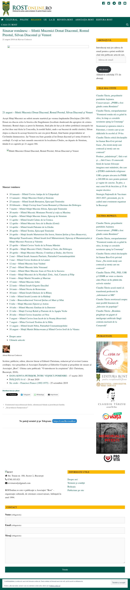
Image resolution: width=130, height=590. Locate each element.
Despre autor (15, 336)
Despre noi (73, 479)
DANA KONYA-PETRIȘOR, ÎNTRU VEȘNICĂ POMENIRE (38, 375)
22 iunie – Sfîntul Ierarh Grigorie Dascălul (29, 285)
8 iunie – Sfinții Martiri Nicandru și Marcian (29, 278)
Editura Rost (104, 19)
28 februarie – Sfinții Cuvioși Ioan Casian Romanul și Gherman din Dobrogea (45, 205)
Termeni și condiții (76, 482)
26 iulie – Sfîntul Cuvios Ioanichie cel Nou (29, 314)
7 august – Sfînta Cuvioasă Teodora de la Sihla (31, 321)
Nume (13, 514)
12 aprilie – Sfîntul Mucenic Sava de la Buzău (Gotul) (34, 223)
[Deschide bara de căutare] (127, 24)
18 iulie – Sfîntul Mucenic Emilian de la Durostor (32, 307)
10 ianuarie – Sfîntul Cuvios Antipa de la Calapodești (34, 194)
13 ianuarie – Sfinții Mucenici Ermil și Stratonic (31, 197)
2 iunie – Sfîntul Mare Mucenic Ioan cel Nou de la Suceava (36, 270)
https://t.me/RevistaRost (65, 421)
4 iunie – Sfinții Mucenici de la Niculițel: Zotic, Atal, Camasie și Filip (41, 274)
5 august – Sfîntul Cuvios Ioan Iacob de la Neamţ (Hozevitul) (37, 318)
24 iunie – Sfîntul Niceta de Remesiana (27, 289)
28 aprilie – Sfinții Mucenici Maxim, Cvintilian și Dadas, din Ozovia (41, 252)
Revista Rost (65, 19)
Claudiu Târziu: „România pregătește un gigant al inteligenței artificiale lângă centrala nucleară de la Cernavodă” (108, 318)
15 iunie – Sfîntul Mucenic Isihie (24, 281)
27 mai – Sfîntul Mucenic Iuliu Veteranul (28, 267)
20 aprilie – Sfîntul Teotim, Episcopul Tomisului (31, 230)
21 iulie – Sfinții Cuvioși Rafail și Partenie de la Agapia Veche (38, 310)
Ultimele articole (17, 339)
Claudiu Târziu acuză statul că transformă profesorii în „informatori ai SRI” (110, 291)
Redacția (72, 486)
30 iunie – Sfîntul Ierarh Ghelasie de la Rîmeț (30, 292)
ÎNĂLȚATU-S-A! (17, 379)
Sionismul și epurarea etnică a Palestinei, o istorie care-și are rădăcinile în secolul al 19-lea (110, 129)
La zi (52, 19)
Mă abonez (103, 69)
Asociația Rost (84, 19)
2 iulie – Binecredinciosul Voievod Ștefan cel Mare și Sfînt (36, 300)
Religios (36, 19)
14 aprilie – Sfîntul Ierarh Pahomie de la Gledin (31, 226)
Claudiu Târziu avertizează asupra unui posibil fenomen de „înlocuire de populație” (111, 303)
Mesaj (13, 535)
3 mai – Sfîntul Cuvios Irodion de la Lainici (29, 259)
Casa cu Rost (9, 24)
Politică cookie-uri (54, 586)
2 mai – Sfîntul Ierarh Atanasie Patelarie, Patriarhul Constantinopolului (42, 256)
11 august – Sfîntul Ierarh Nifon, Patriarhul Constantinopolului (38, 325)
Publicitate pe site (76, 490)
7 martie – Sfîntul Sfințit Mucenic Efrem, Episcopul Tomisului (38, 208)
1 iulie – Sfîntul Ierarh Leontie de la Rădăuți (29, 296)
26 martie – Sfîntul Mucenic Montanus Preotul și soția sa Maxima (39, 212)
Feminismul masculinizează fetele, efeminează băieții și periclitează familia (34, 404)
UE (45, 19)
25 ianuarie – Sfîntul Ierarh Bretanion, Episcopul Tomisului (36, 201)
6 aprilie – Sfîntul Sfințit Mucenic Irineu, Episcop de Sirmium (38, 216)
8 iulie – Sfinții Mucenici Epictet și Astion (28, 303)
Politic (24, 19)
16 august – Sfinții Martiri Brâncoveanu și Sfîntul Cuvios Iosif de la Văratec (44, 329)
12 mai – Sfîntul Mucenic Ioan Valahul (27, 263)
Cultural (12, 19)
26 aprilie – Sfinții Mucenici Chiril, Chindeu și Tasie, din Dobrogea (40, 248)
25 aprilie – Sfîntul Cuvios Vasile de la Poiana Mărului (34, 245)
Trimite (65, 569)
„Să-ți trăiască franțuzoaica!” (16, 407)
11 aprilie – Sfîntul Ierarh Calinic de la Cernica (31, 219)
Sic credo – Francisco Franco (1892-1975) (28, 382)
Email (13, 525)
